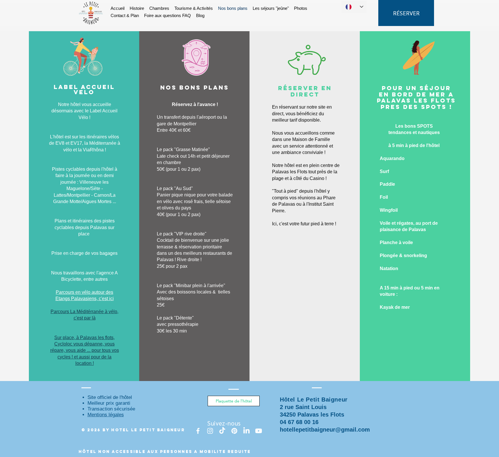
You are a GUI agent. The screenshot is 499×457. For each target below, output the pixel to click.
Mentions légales (105, 414)
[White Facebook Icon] (198, 431)
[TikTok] (222, 431)
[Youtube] (258, 431)
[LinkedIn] (246, 431)
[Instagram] (210, 431)
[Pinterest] (234, 431)
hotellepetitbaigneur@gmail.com (325, 429)
